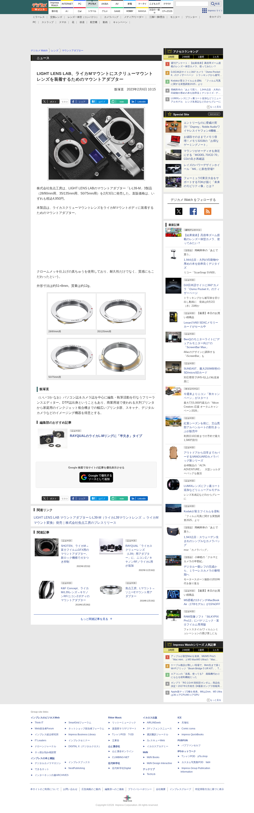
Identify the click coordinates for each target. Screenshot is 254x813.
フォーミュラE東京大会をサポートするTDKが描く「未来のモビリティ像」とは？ (202, 182)
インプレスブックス (79, 762)
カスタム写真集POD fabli (196, 762)
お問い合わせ (70, 789)
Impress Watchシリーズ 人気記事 (194, 644)
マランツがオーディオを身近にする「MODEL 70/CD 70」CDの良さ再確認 (202, 154)
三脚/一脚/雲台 (157, 17)
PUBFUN (183, 740)
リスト (65, 102)
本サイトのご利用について (44, 789)
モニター (175, 17)
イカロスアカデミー (157, 746)
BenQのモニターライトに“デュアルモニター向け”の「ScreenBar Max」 (202, 343)
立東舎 (115, 740)
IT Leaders (40, 740)
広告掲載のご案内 (91, 789)
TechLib (151, 774)
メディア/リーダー (134, 17)
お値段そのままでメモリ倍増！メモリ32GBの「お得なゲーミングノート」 (201, 140)
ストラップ (48, 22)
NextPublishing (76, 768)
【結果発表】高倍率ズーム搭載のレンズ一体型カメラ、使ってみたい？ (202, 239)
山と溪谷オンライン (123, 751)
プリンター (191, 17)
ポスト (53, 102)
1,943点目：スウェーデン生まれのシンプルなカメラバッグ (202, 541)
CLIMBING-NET (120, 757)
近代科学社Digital (121, 768)
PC (34, 22)
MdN (145, 752)
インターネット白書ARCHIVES (51, 775)
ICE (180, 717)
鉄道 (82, 22)
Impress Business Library (82, 734)
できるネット (42, 769)
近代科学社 (114, 763)
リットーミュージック (124, 722)
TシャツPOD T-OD (123, 734)
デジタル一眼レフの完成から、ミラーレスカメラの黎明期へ (202, 570)
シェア (82, 102)
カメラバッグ (111, 17)
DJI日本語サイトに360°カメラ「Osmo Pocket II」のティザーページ (202, 289)
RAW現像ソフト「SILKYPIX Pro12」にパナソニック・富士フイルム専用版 (201, 620)
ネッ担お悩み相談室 (45, 752)
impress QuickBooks (193, 734)
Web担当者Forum (44, 728)
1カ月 (216, 57)
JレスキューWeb (156, 740)
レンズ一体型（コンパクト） (83, 17)
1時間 (171, 57)
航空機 (93, 22)
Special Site (181, 114)
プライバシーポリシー (140, 789)
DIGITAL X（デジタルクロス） (84, 746)
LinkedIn (142, 102)
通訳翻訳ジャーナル (157, 734)
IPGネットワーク (187, 751)
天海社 (185, 722)
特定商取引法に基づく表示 (209, 789)
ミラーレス (39, 17)
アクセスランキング (185, 51)
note (122, 102)
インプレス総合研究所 (47, 734)
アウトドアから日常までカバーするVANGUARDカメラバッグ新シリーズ (202, 456)
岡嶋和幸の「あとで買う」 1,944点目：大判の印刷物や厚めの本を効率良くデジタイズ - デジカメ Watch (195, 93)
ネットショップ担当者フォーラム (86, 728)
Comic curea (188, 728)
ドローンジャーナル (45, 746)
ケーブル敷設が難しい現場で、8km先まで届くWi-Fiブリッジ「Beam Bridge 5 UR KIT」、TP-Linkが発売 (196, 668)
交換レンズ (56, 17)
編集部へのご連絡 (114, 789)
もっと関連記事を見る (94, 619)
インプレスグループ (180, 789)
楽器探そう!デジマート (124, 728)
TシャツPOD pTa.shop (195, 756)
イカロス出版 (150, 717)
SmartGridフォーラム (79, 722)
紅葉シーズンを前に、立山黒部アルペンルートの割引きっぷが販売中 (202, 427)
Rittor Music (115, 717)
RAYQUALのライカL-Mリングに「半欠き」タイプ (106, 436)
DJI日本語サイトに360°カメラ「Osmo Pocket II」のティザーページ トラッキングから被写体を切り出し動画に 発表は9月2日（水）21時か (196, 75)
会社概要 (160, 789)
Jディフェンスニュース (159, 728)
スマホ (62, 22)
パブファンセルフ (191, 745)
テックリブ (149, 769)
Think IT (39, 722)
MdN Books (153, 757)
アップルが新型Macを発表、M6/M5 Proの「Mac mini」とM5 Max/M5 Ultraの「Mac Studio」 (193, 659)
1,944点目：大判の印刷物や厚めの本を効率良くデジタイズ (202, 263)
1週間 (201, 57)
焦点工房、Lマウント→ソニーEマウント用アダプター (140, 592)
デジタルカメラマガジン (48, 763)
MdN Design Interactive (159, 763)
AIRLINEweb (154, 722)
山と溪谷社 (114, 746)
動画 (105, 22)
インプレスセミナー (79, 740)
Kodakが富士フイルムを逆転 (201, 511)
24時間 (186, 57)
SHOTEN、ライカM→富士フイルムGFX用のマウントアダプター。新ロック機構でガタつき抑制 (75, 553)
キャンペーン (120, 22)
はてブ (102, 102)
